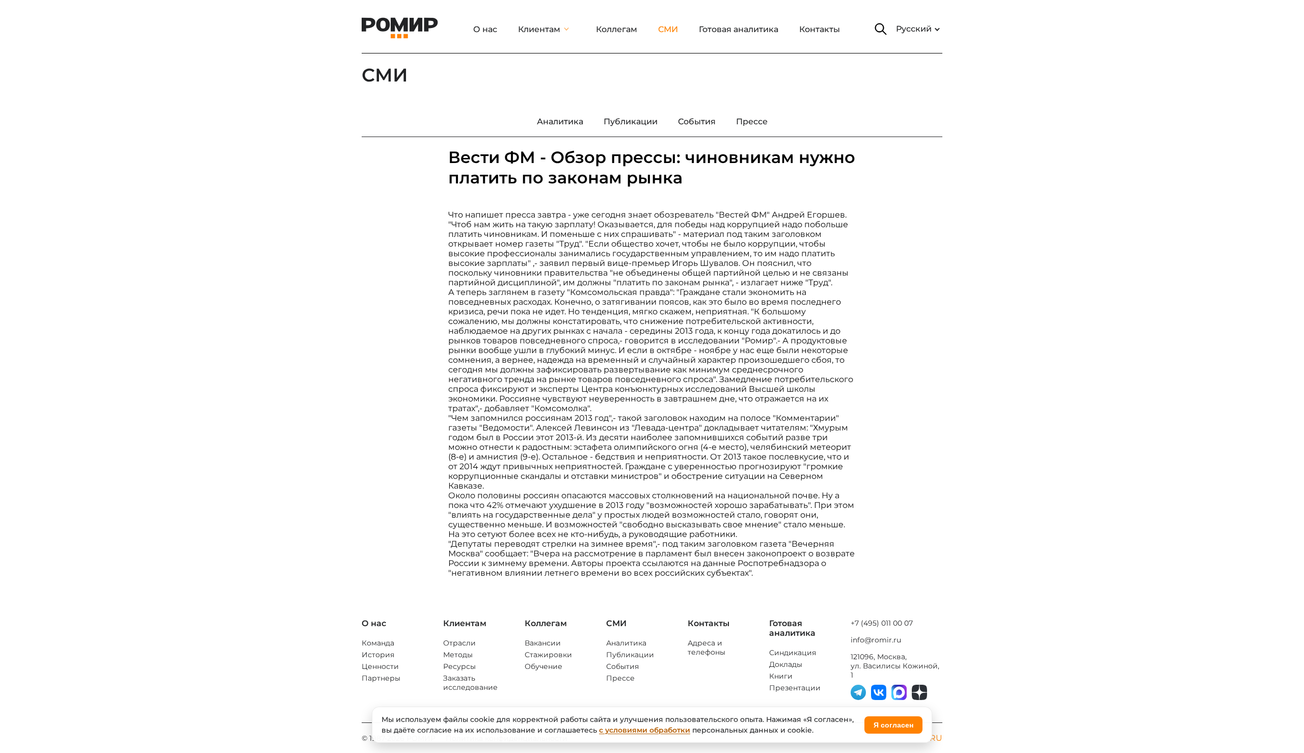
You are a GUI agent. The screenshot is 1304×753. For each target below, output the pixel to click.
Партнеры (381, 678)
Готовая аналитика (738, 29)
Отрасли (459, 643)
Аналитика (626, 643)
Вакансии (543, 643)
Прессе (620, 678)
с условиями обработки (644, 730)
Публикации (630, 654)
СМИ (668, 29)
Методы (458, 654)
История (378, 654)
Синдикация (792, 652)
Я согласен (893, 725)
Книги (781, 676)
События (622, 666)
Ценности (380, 666)
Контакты (819, 29)
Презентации (795, 687)
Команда (378, 643)
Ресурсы (459, 666)
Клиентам (539, 29)
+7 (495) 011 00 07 (882, 623)
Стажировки (548, 654)
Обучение (543, 666)
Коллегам (616, 29)
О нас (485, 29)
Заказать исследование (470, 683)
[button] (881, 29)
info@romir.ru (876, 639)
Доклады (785, 664)
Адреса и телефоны (706, 647)
